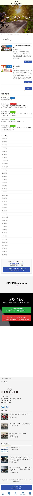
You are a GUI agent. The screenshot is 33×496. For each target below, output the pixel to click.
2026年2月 (4, 154)
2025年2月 (4, 189)
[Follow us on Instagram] (6, 407)
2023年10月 (5, 220)
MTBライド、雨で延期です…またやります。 (13, 121)
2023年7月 (4, 229)
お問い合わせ (22, 494)
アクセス (15, 494)
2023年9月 (4, 223)
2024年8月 (4, 198)
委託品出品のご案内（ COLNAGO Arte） (20, 424)
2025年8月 (4, 173)
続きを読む (27, 61)
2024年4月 (4, 207)
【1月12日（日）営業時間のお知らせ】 (22, 46)
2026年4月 (4, 148)
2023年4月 (4, 236)
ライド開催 (13, 111)
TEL (30, 494)
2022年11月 (5, 245)
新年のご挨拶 (16, 66)
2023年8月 (4, 226)
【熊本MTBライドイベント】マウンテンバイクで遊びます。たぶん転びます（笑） (16, 128)
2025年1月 (4, 192)
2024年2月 (4, 210)
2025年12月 (5, 160)
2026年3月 (4, 151)
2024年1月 (4, 214)
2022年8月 (4, 251)
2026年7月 (4, 141)
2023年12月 (5, 217)
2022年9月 (4, 248)
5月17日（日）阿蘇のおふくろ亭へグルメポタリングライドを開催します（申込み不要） (16, 114)
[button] (16, 310)
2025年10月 (5, 167)
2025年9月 (4, 170)
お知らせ (12, 97)
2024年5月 (4, 204)
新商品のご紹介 (13, 104)
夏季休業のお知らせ (6, 100)
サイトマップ (4, 381)
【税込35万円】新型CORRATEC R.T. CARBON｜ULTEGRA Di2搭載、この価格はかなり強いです (14, 106)
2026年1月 (4, 157)
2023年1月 (4, 239)
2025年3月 (4, 185)
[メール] (3, 407)
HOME (9, 494)
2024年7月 (4, 201)
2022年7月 (4, 254)
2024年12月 (5, 195)
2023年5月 (4, 232)
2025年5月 (4, 179)
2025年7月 (4, 176)
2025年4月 (4, 182)
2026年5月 (4, 145)
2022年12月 (5, 242)
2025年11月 (5, 163)
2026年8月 (4, 138)
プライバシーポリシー (6, 378)
